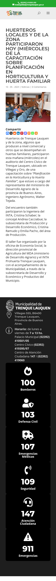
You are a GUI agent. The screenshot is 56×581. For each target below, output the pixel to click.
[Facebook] (7, 133)
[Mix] (28, 133)
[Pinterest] (21, 133)
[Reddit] (14, 133)
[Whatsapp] (32, 133)
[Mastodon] (25, 133)
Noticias (26, 86)
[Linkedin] (18, 133)
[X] (11, 133)
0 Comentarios (39, 86)
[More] (36, 133)
